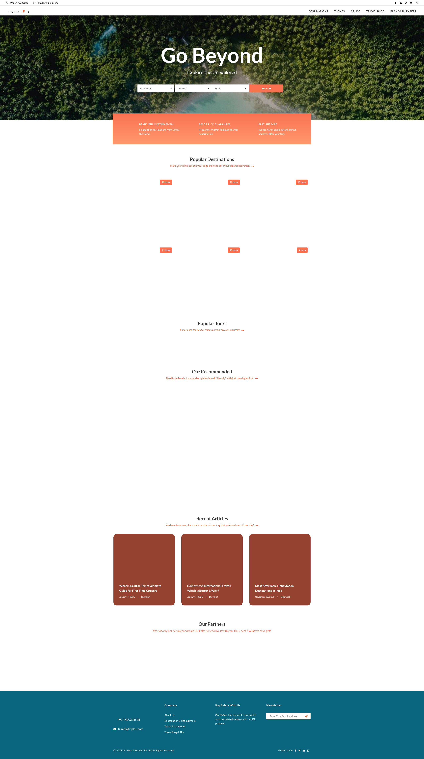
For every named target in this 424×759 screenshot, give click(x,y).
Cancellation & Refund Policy (180, 720)
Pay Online (221, 714)
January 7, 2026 (127, 597)
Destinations (318, 11)
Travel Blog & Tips (174, 732)
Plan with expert (403, 11)
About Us (169, 714)
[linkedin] (401, 2)
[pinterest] (406, 2)
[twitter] (411, 2)
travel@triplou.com (48, 2)
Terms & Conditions (175, 726)
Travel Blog (375, 11)
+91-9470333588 (19, 2)
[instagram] (417, 2)
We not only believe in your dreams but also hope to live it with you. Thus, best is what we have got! (212, 631)
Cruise (355, 11)
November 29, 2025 (265, 597)
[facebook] (395, 2)
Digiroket (145, 597)
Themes (339, 11)
